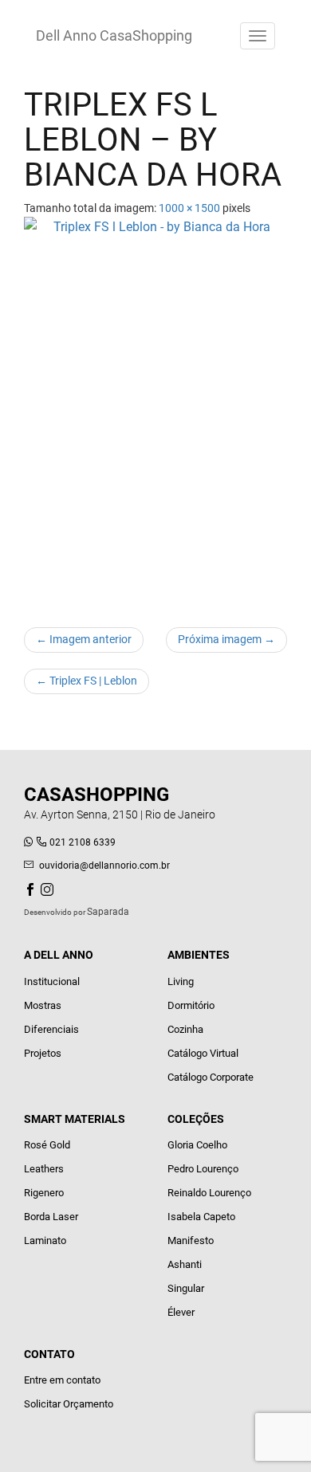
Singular (185, 1288)
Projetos (42, 1053)
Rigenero (44, 1193)
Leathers (44, 1169)
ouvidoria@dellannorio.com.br (104, 865)
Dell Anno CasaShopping (114, 35)
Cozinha (185, 1029)
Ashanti (184, 1264)
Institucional (52, 981)
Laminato (45, 1240)
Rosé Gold (47, 1145)
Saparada (108, 911)
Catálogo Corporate (210, 1077)
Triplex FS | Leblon (86, 680)
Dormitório (191, 1005)
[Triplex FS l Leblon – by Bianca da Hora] (155, 414)
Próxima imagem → (226, 639)
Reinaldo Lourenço (209, 1193)
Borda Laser (51, 1217)
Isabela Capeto (201, 1217)
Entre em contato (62, 1380)
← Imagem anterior (84, 639)
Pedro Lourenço (202, 1169)
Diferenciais (51, 1029)
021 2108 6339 (82, 842)
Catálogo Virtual (202, 1053)
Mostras (42, 1005)
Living (180, 981)
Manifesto (190, 1240)
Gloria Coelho (197, 1145)
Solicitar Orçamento (68, 1404)
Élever (181, 1312)
